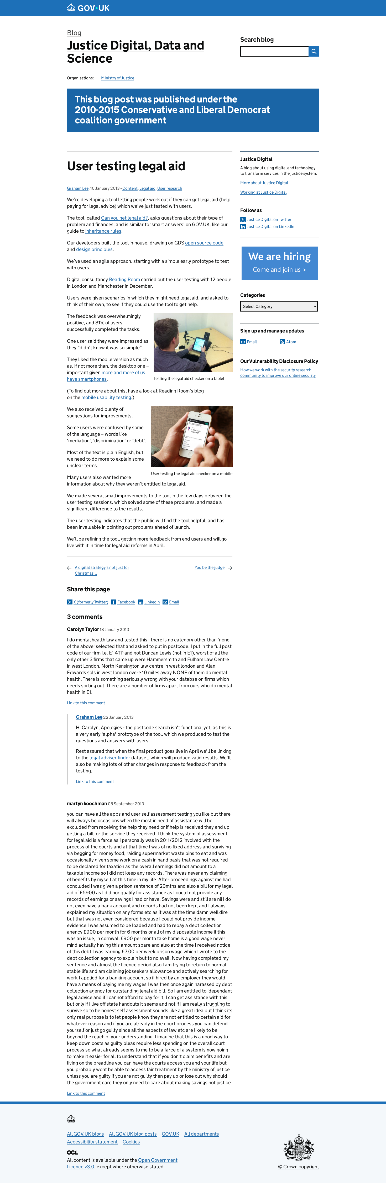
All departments (201, 1134)
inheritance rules (103, 231)
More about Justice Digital (264, 182)
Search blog (257, 39)
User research (169, 188)
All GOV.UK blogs (85, 1134)
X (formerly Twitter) (91, 601)
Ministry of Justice (117, 77)
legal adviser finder (110, 758)
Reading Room (124, 279)
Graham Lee (77, 188)
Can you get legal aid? (124, 218)
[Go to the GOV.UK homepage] (88, 8)
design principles (94, 249)
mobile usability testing (106, 397)
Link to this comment (86, 702)
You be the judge (210, 567)
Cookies (131, 1142)
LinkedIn (152, 601)
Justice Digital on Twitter (269, 219)
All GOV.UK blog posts (133, 1134)
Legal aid (147, 188)
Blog (74, 32)
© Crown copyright (298, 1167)
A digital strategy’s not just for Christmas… (102, 570)
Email (174, 601)
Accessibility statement (92, 1142)
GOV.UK (170, 1134)
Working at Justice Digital (263, 192)
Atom (291, 341)
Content (130, 188)
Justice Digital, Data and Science (135, 51)
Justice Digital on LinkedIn (270, 226)
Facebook (126, 601)
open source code (204, 243)
